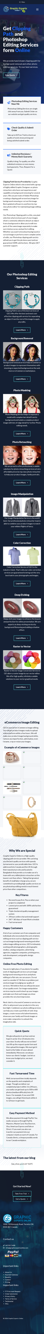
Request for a (29, 167)
